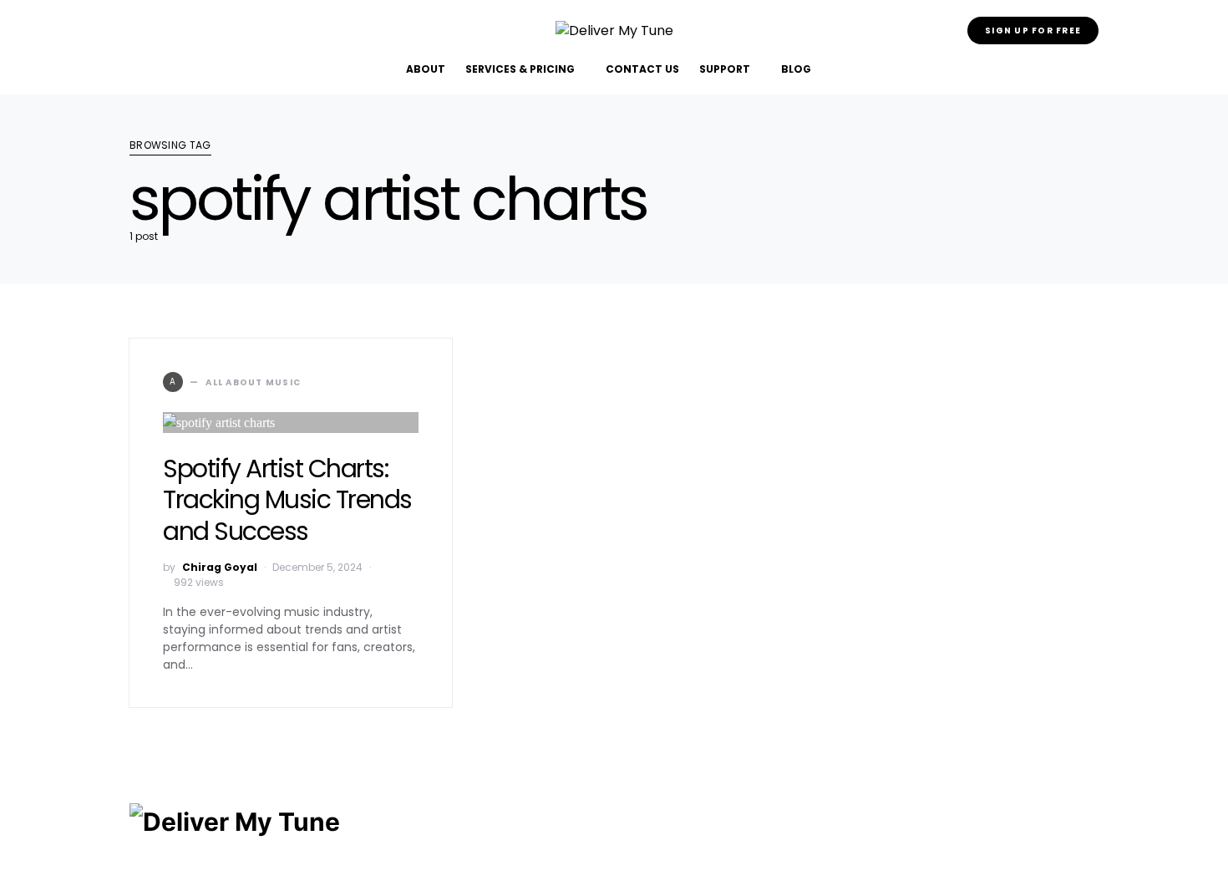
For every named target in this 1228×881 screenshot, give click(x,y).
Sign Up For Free (1033, 30)
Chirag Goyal (219, 567)
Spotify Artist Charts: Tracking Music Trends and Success (287, 500)
